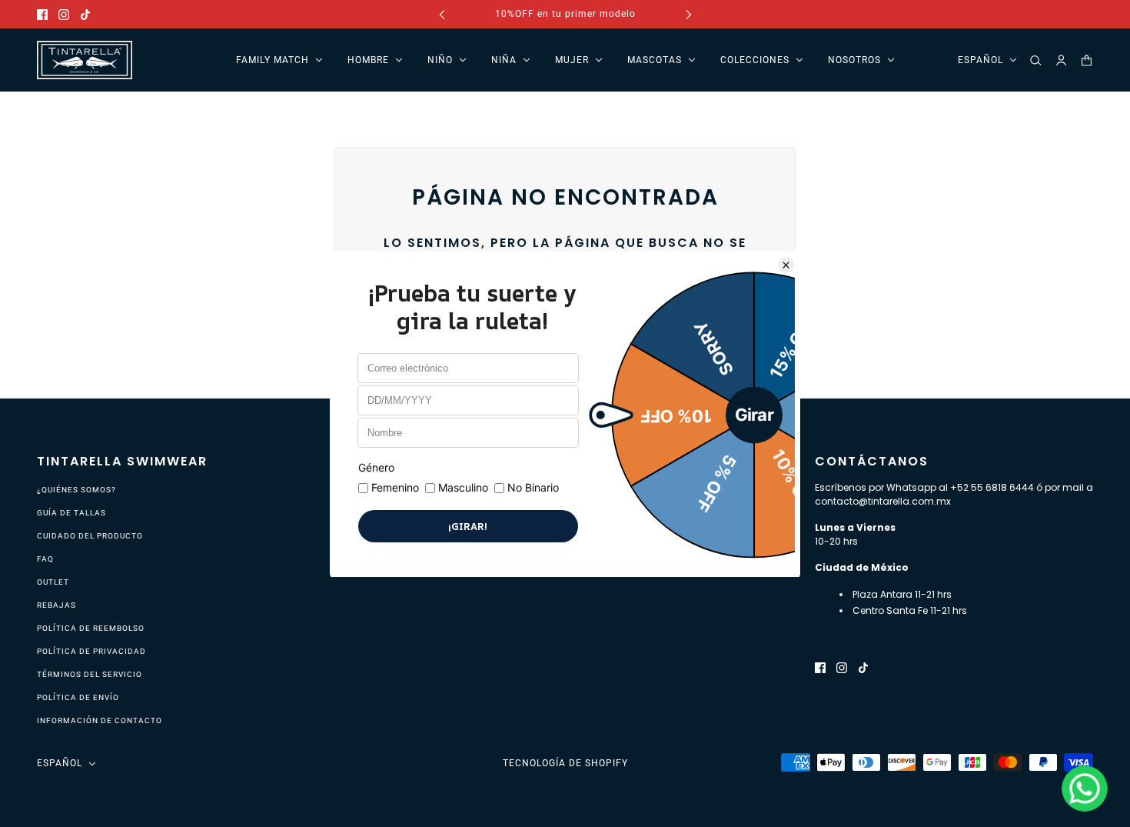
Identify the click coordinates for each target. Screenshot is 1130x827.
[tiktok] (85, 14)
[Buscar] (1035, 60)
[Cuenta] (1061, 60)
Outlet (53, 582)
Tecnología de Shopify (565, 763)
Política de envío (78, 697)
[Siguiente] (689, 14)
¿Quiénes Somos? (76, 489)
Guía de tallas (71, 513)
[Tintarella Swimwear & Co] (84, 60)
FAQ (45, 559)
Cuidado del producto (90, 536)
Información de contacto (99, 720)
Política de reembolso (91, 628)
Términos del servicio (89, 674)
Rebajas (56, 605)
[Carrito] (1086, 60)
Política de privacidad (91, 651)
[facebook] (42, 14)
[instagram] (63, 14)
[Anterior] (442, 14)
